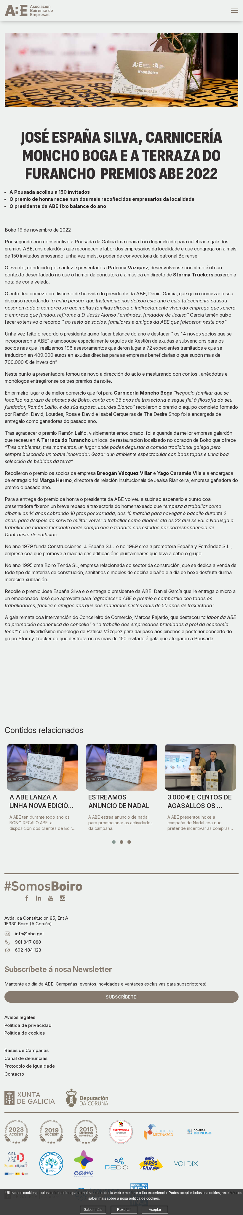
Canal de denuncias (25, 1058)
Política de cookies (24, 1033)
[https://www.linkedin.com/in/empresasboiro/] (38, 898)
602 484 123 (28, 950)
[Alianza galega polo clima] (51, 1163)
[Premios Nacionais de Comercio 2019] (51, 1132)
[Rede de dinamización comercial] (116, 1163)
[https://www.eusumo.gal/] (83, 1163)
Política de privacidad (28, 1025)
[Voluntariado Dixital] (186, 1163)
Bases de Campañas (26, 1050)
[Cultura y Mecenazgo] (158, 1132)
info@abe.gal (29, 934)
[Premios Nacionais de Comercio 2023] (16, 1132)
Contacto (14, 1074)
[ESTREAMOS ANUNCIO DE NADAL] (121, 767)
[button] (114, 842)
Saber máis (93, 1210)
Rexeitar (124, 1210)
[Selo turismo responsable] (121, 1132)
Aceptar (155, 1210)
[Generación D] (16, 1163)
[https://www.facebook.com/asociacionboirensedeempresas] (26, 898)
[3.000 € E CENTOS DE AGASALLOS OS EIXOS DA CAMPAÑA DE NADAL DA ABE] (200, 767)
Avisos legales (19, 1017)
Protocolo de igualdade (29, 1066)
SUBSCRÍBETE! (122, 997)
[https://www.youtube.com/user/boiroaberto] (50, 898)
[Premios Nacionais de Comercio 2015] (86, 1132)
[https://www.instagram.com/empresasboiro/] (62, 898)
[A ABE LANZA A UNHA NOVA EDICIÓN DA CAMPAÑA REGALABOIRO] (42, 767)
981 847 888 (28, 942)
